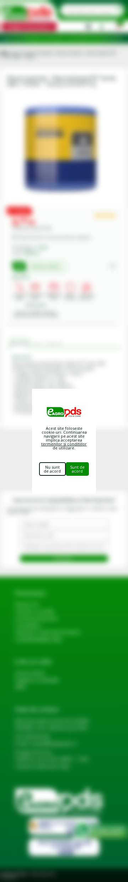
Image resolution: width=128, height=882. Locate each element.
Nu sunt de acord (52, 469)
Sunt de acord (77, 469)
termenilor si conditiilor (64, 444)
